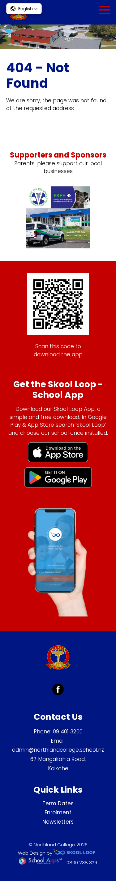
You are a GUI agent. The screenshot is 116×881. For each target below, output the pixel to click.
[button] (24, 8)
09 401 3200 (68, 731)
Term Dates (58, 803)
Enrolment (58, 812)
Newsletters (58, 821)
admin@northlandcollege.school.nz (58, 750)
